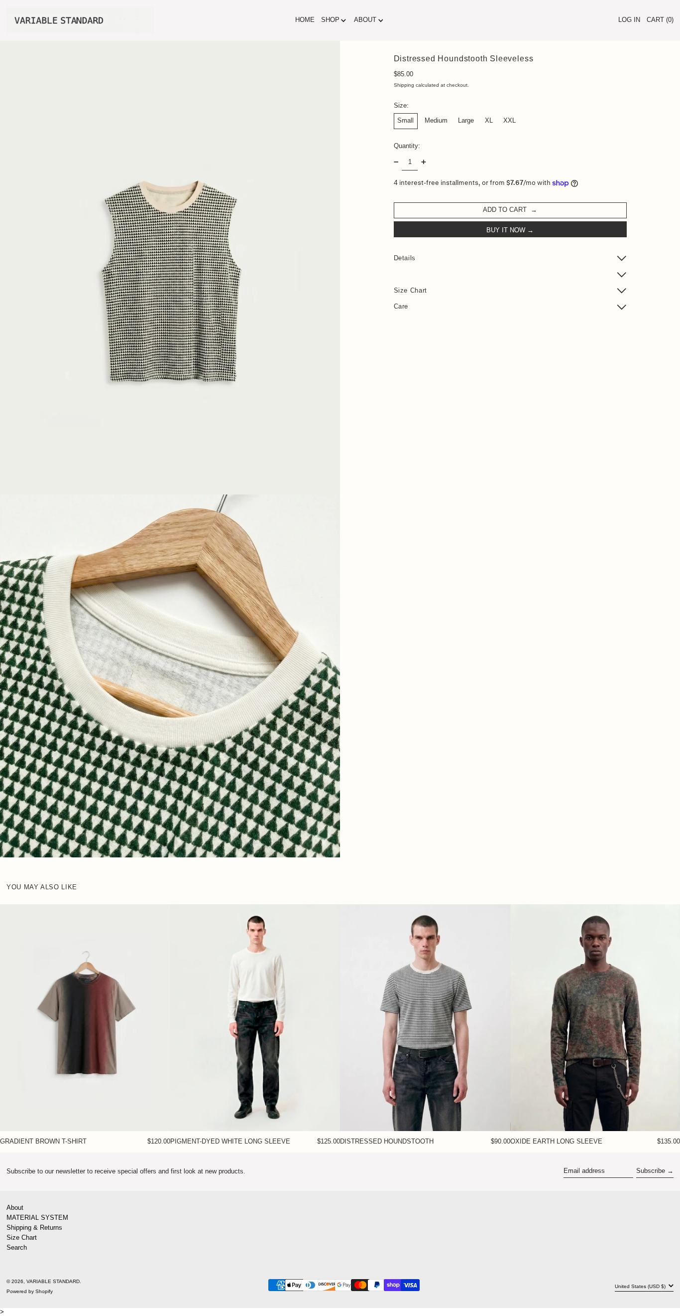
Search (16, 1247)
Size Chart (21, 1237)
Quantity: (407, 145)
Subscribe (650, 1170)
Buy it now (505, 229)
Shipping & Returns (34, 1227)
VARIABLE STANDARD (53, 1281)
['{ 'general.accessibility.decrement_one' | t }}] (396, 161)
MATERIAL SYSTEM (37, 1217)
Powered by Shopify (29, 1291)
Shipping (404, 85)
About (14, 1207)
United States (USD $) (641, 1286)
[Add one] (423, 161)
